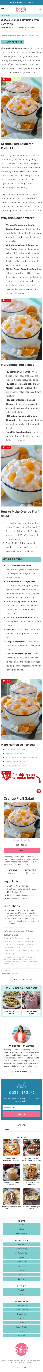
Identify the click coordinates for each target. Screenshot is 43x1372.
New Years (22, 1279)
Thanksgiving (21, 1270)
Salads (14, 979)
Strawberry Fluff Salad (16, 765)
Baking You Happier (21, 8)
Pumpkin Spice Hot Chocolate (11, 1183)
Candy (21, 1318)
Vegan (21, 1294)
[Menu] (2, 9)
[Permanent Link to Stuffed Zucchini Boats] (12, 1008)
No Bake (21, 1336)
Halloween (21, 1266)
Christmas (21, 1275)
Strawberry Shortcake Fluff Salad (21, 757)
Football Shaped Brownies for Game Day (31, 1159)
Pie (21, 1331)
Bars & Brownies (21, 1305)
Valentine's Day (21, 1249)
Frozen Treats (21, 1327)
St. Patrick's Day (21, 1253)
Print (21, 850)
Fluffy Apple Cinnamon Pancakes (31, 1183)
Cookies (21, 1323)
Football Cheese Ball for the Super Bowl (11, 1208)
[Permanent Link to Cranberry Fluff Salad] (31, 1008)
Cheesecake (21, 1314)
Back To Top (21, 1367)
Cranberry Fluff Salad (16, 749)
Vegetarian (21, 1290)
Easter (21, 1257)
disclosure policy (33, 35)
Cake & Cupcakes (21, 1310)
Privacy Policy (21, 1233)
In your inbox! (23, 2)
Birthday (21, 1244)
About (21, 1229)
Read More (21, 1071)
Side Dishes (27, 979)
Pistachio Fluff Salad (15, 753)
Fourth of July (22, 1262)
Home (21, 1225)
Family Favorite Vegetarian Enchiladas (11, 1159)
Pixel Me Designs (25, 1362)
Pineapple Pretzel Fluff (16, 761)
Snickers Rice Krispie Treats (31, 1208)
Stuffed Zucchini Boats (11, 1012)
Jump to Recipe (13, 42)
